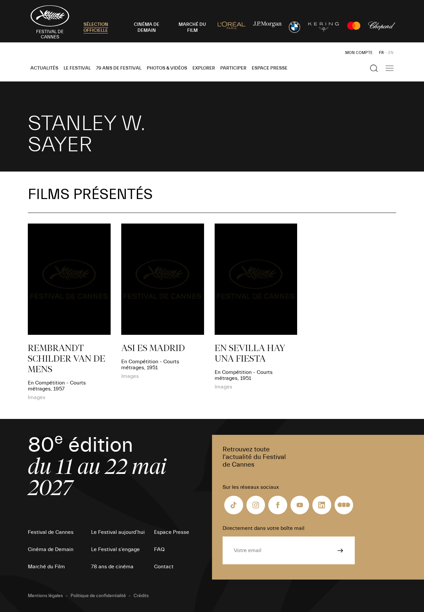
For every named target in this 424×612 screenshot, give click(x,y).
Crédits (141, 595)
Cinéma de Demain (51, 549)
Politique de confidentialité (98, 595)
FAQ (159, 549)
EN (391, 52)
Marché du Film (46, 567)
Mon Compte (359, 52)
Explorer (203, 68)
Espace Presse (270, 68)
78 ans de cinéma (112, 567)
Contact (164, 567)
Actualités (44, 68)
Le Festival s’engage (115, 549)
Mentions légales (45, 595)
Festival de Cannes (51, 532)
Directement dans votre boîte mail (263, 528)
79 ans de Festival (118, 68)
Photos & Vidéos (167, 68)
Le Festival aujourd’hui (118, 532)
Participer (233, 68)
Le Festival (77, 68)
